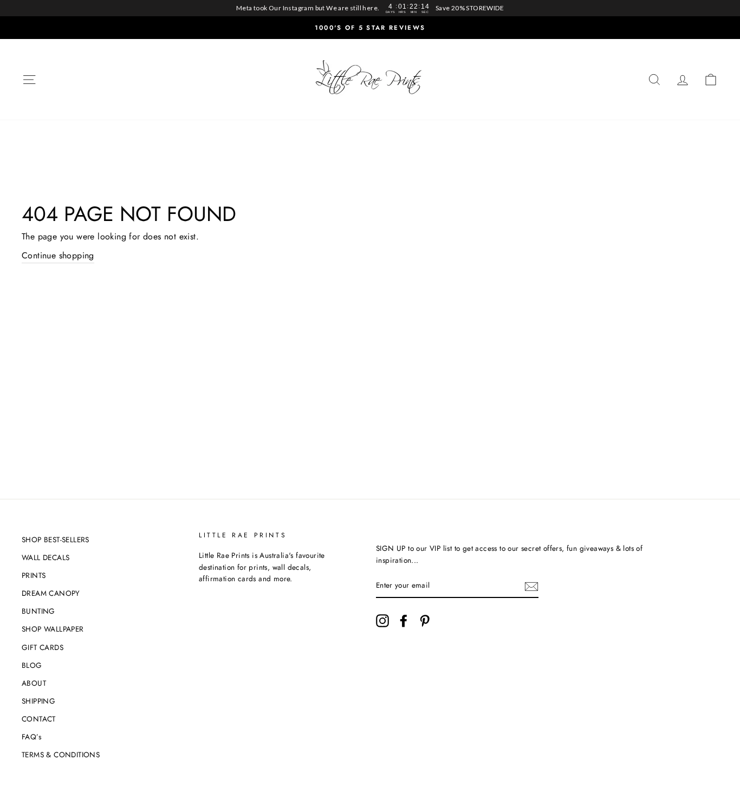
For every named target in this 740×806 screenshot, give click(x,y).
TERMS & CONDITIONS (61, 754)
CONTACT (39, 718)
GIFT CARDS (42, 647)
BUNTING (38, 611)
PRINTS (34, 575)
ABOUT (34, 683)
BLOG (32, 665)
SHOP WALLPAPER (53, 628)
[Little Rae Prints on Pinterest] (424, 620)
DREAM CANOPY (51, 593)
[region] (370, 8)
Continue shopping (58, 255)
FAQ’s (31, 736)
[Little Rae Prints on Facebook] (403, 620)
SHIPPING (38, 701)
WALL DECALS (45, 557)
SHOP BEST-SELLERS (55, 539)
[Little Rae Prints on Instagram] (382, 620)
